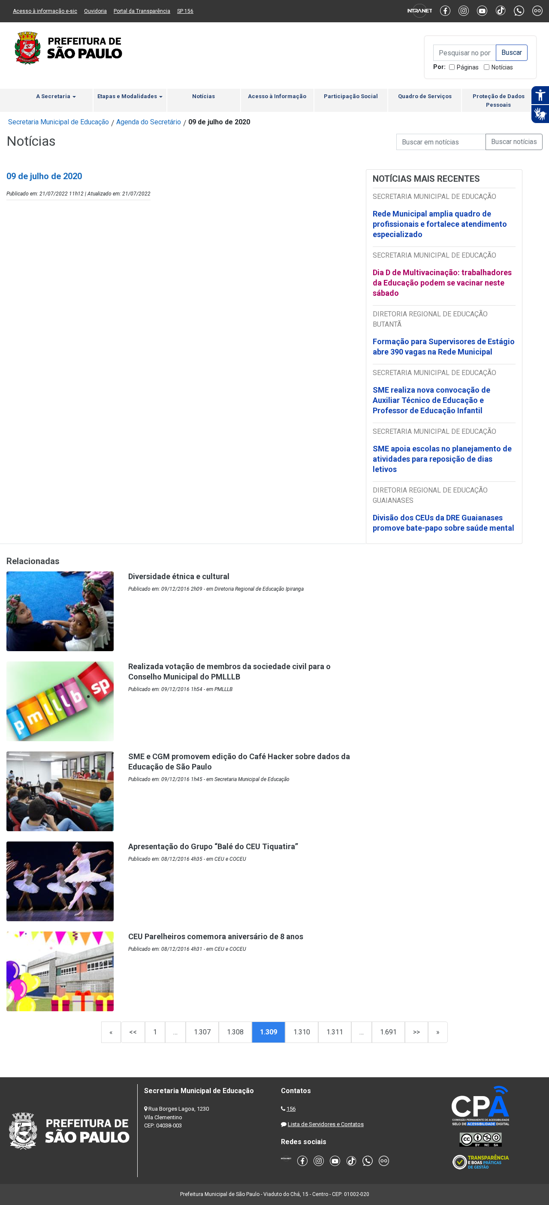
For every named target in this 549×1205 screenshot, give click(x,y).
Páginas (468, 67)
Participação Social (351, 96)
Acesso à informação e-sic (45, 11)
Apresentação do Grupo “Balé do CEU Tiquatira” (213, 846)
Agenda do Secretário (148, 122)
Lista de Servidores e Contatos (326, 1124)
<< (133, 1032)
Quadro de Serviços (425, 96)
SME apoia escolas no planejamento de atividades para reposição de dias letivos (442, 459)
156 (291, 1109)
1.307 (202, 1032)
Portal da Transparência (142, 11)
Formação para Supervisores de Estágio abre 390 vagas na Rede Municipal (444, 346)
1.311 (334, 1032)
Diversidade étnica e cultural (178, 576)
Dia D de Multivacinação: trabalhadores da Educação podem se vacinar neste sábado (442, 282)
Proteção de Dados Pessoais (499, 100)
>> (416, 1032)
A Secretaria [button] (54, 96)
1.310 (301, 1032)
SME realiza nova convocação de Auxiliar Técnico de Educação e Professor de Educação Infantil (431, 400)
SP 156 (185, 11)
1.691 (388, 1032)
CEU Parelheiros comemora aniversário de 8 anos (215, 936)
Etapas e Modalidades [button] (127, 96)
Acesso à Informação (277, 96)
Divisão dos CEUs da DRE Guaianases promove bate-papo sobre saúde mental (443, 522)
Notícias (502, 67)
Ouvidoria (95, 11)
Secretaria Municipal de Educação (58, 122)
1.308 (235, 1032)
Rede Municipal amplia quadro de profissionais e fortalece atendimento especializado (440, 224)
